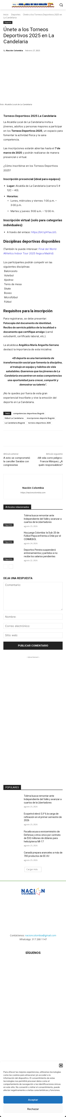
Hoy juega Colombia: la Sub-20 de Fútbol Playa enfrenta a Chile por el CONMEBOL (42, 536)
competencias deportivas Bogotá (28, 413)
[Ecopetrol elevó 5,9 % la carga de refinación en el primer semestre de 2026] (12, 818)
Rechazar (33, 1109)
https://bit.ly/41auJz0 (43, 232)
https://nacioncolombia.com (33, 492)
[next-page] (11, 566)
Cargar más (32, 869)
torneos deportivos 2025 (39, 423)
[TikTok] (33, 963)
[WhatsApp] (40, 59)
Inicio (5, 14)
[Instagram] (24, 963)
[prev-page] (5, 566)
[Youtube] (49, 963)
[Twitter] (25, 59)
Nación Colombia (14, 50)
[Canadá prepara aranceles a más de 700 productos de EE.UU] (12, 857)
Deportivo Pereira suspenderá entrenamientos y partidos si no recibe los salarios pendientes (41, 553)
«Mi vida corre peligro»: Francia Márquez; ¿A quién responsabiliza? (50, 461)
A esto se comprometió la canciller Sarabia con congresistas (16, 461)
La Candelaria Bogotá (15, 423)
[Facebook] (17, 59)
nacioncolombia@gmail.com (40, 935)
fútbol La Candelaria (14, 418)
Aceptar (33, 1099)
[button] (61, 1065)
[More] (48, 59)
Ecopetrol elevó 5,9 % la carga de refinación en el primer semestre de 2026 (43, 817)
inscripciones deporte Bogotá (40, 418)
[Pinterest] (33, 59)
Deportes (15, 14)
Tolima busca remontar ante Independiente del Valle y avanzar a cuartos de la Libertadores (43, 518)
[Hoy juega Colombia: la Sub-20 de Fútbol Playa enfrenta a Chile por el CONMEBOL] (12, 537)
